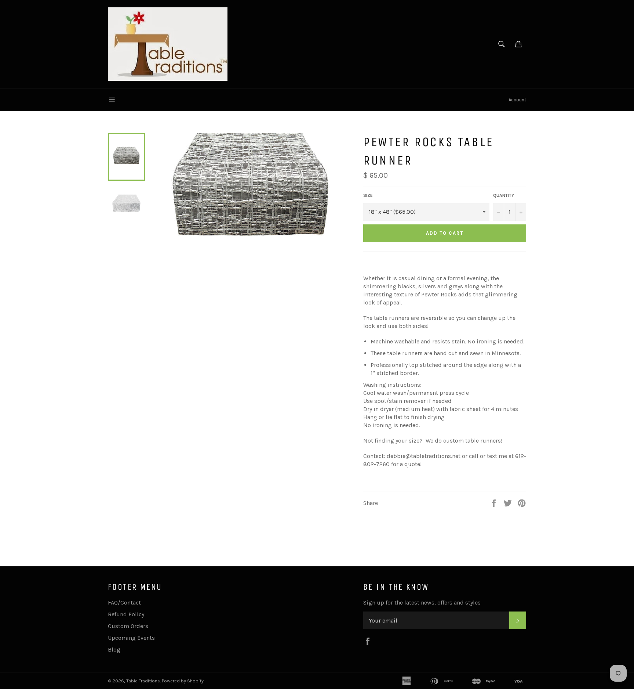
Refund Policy (126, 614)
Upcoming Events (131, 637)
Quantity (503, 195)
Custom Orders (128, 626)
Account (517, 99)
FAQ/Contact (124, 602)
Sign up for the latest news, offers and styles (422, 602)
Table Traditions (143, 680)
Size (368, 195)
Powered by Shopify (183, 680)
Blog (114, 649)
